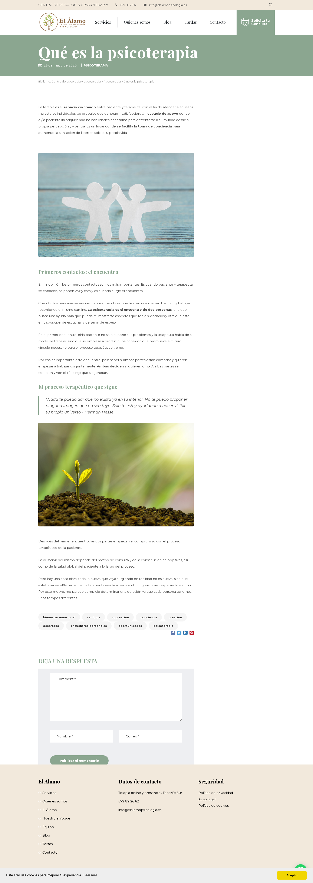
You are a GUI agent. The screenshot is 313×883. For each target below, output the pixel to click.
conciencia (149, 617)
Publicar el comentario (79, 761)
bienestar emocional (59, 617)
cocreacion (120, 617)
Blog (168, 22)
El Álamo (49, 810)
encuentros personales (89, 625)
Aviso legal (206, 799)
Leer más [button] (90, 875)
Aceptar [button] (292, 875)
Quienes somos (137, 22)
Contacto (218, 22)
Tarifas (191, 22)
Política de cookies (213, 806)
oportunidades (130, 625)
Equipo (48, 827)
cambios (93, 617)
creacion (175, 617)
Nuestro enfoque (56, 818)
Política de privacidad (215, 793)
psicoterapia (163, 625)
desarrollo (51, 625)
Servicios (103, 22)
